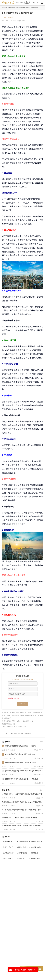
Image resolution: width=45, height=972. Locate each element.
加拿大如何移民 (36, 847)
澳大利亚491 (21, 858)
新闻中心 (13, 7)
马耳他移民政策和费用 (22, 847)
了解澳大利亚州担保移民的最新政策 (20, 733)
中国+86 (11, 689)
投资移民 (10, 17)
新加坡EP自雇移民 (9, 841)
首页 (3, 7)
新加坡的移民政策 (22, 841)
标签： (5, 17)
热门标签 (6, 836)
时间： (4, 20)
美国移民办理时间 (36, 841)
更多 (41, 741)
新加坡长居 (34, 853)
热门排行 (6, 742)
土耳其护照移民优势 (22, 853)
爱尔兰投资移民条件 (9, 858)
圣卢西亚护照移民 (8, 853)
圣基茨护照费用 (8, 847)
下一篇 (5, 733)
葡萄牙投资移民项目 (37, 858)
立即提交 (22, 703)
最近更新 (6, 790)
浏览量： (19, 20)
